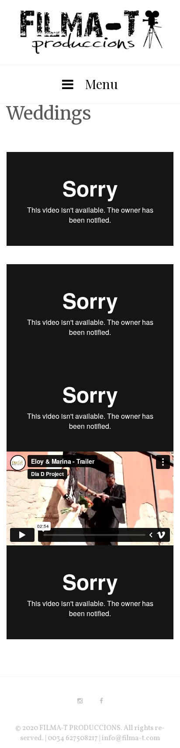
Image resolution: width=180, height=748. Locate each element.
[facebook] (101, 701)
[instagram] (80, 701)
